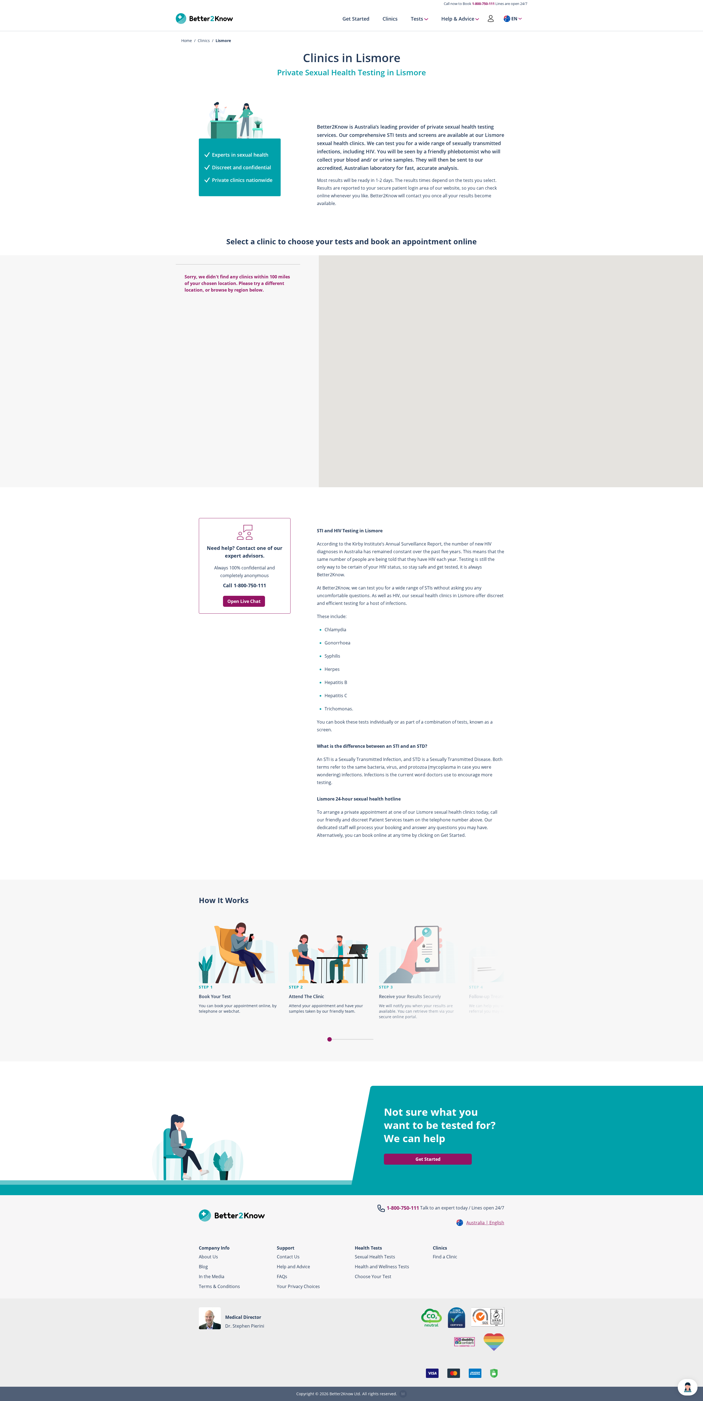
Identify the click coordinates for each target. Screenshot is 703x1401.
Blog (203, 1267)
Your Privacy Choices (298, 1286)
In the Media (211, 1276)
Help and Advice (293, 1267)
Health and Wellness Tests (382, 1267)
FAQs (282, 1276)
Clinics (390, 18)
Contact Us (288, 1257)
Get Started (355, 18)
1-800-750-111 (483, 3)
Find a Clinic (445, 1257)
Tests (417, 18)
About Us (208, 1257)
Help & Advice (457, 18)
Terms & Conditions (219, 1286)
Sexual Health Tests (375, 1257)
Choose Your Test (373, 1276)
